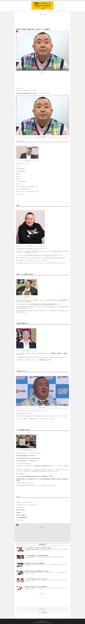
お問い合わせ (44, 621)
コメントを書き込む (42, 612)
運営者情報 (40, 621)
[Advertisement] (42, 21)
